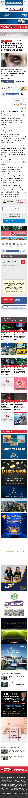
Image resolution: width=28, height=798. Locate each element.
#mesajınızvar (10, 202)
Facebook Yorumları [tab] (18, 300)
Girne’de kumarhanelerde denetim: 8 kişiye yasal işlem (16, 683)
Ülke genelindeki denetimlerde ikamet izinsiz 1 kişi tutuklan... (17, 750)
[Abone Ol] (19, 104)
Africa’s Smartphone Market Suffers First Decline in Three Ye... (18, 757)
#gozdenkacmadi (19, 202)
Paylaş (16, 94)
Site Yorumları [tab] (8, 299)
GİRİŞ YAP (23, 262)
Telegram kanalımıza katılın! (15, 221)
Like (10, 94)
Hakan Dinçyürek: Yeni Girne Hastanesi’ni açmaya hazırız (16, 677)
